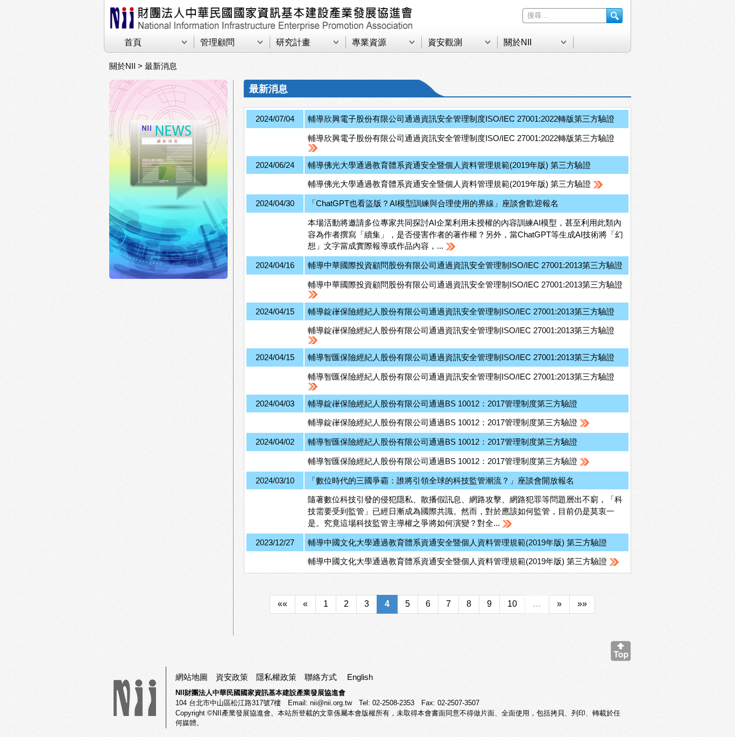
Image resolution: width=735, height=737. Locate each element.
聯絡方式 (321, 677)
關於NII (518, 42)
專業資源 (369, 42)
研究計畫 (293, 42)
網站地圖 (191, 677)
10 (512, 603)
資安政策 (232, 677)
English (360, 677)
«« (282, 603)
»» (582, 603)
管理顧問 (217, 42)
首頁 (133, 42)
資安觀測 (445, 42)
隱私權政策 (276, 677)
